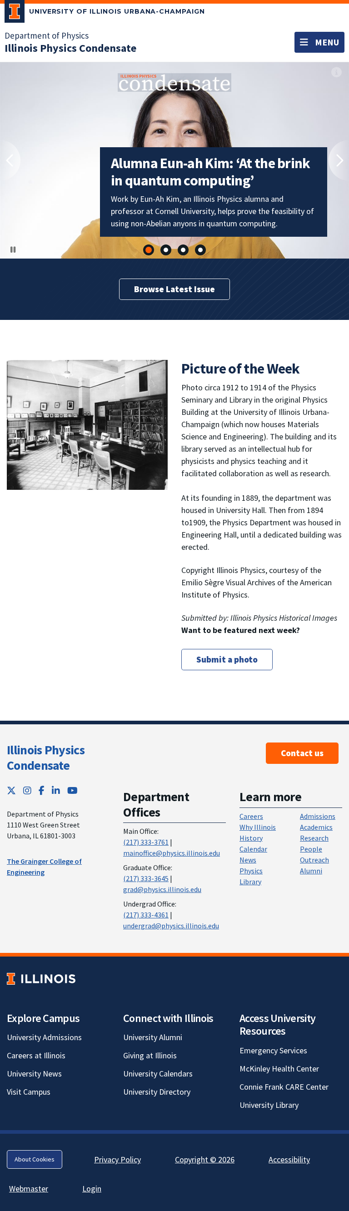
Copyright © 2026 (204, 1159)
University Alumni (152, 1037)
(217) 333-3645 (146, 878)
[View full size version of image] (174, 81)
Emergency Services (273, 1050)
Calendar (253, 848)
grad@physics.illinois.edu (162, 889)
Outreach (314, 859)
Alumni (311, 870)
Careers (251, 816)
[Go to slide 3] (183, 249)
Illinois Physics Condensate (46, 757)
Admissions (317, 816)
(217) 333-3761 (146, 842)
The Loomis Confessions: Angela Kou (208, 212)
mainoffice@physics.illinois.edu (171, 852)
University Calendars (158, 1073)
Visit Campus (28, 1091)
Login (91, 1188)
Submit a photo (227, 659)
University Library (269, 1105)
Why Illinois (257, 827)
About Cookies (35, 1159)
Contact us (302, 753)
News (247, 859)
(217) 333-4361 (146, 914)
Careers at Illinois (36, 1055)
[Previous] (10, 160)
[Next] (339, 160)
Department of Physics (47, 35)
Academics (316, 827)
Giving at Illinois (150, 1055)
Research (314, 837)
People (311, 848)
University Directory (156, 1091)
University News (34, 1073)
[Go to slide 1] (148, 249)
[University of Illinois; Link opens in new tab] (41, 978)
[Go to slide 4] (200, 249)
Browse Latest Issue (174, 289)
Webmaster (28, 1188)
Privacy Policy (117, 1159)
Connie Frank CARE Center (284, 1086)
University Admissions (44, 1037)
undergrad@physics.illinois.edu (171, 925)
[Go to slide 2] (165, 249)
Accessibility (289, 1159)
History (251, 837)
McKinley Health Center (279, 1068)
